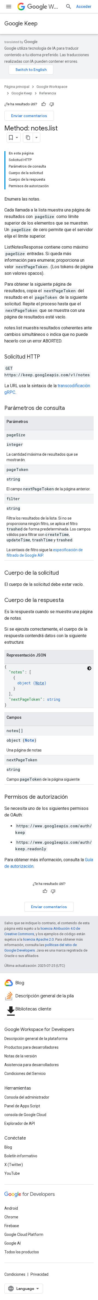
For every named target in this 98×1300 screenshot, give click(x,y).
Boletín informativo (20, 1156)
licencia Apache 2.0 (38, 939)
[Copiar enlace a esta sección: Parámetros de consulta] (70, 408)
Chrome (11, 1217)
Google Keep (21, 23)
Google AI (12, 1243)
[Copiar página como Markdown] (28, 137)
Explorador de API (19, 1123)
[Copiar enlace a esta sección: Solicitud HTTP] (45, 357)
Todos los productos (21, 1252)
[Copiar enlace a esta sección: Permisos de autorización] (73, 797)
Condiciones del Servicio (25, 1073)
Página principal (16, 87)
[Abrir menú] (8, 6)
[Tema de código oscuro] (89, 668)
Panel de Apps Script (22, 1106)
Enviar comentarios (29, 115)
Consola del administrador (26, 1097)
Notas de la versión (20, 1056)
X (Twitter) (13, 1164)
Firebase (11, 1226)
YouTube (12, 1173)
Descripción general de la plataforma (36, 1038)
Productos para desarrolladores (31, 1047)
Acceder (83, 6)
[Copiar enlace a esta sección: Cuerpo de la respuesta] (69, 600)
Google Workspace (51, 87)
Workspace (54, 6)
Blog (8, 1147)
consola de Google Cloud (25, 1115)
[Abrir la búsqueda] (68, 6)
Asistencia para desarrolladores (31, 1065)
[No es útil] (52, 104)
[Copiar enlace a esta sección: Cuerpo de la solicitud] (64, 573)
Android (11, 1208)
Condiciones (14, 1274)
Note (39, 682)
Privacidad (39, 1274)
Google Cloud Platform (23, 1234)
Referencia (47, 93)
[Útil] (43, 104)
